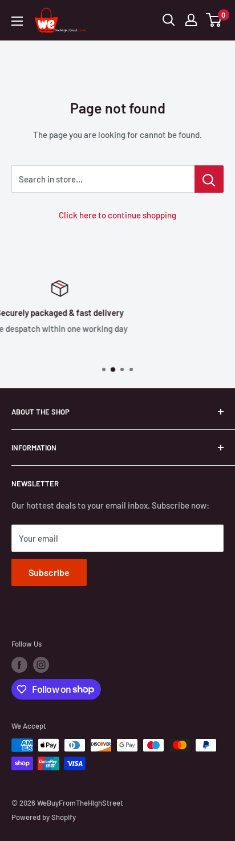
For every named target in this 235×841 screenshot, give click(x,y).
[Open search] (169, 20)
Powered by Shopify (43, 817)
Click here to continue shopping (117, 215)
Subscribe (49, 572)
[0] (214, 20)
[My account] (191, 20)
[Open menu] (17, 21)
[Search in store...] (209, 179)
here (188, 348)
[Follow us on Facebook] (19, 665)
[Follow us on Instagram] (41, 665)
